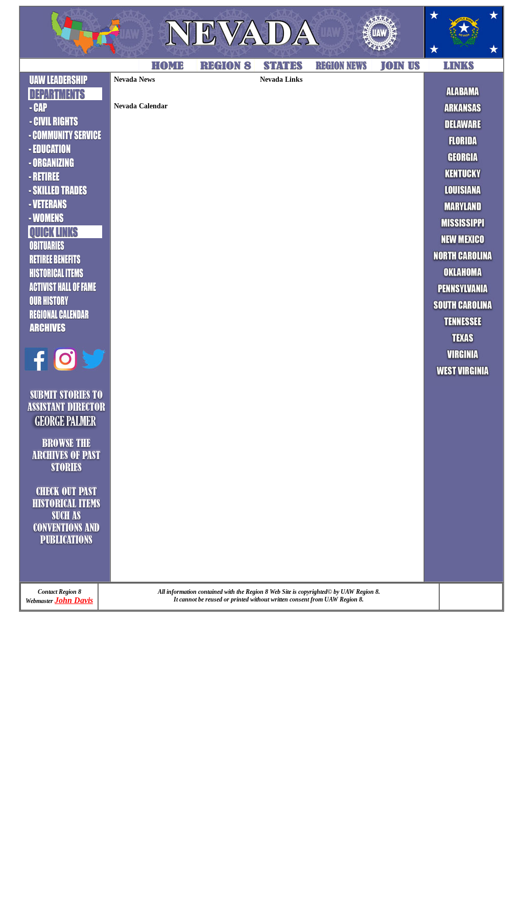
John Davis (74, 600)
